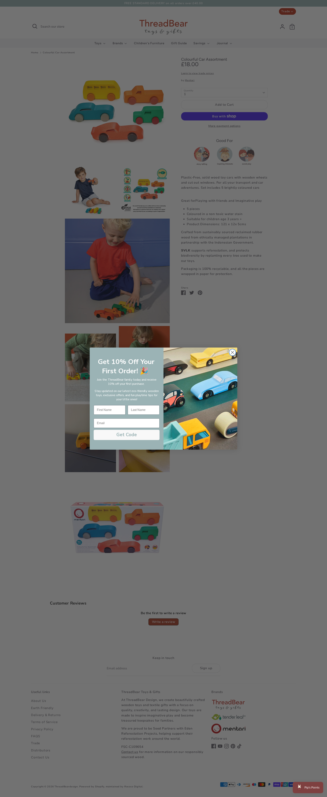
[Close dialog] (232, 352)
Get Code (126, 434)
